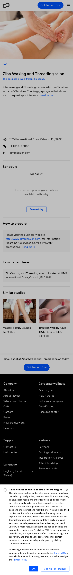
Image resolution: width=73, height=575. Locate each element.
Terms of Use (60, 552)
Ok (33, 568)
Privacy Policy (20, 559)
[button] (67, 490)
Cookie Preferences (55, 568)
